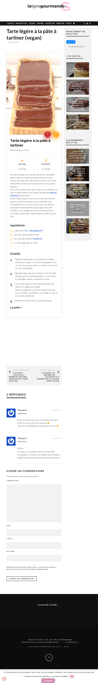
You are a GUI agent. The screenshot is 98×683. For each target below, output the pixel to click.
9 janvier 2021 (57, 410)
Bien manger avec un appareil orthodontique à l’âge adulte (78, 189)
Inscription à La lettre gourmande (50, 640)
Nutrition (50, 23)
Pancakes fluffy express (77, 70)
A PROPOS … (72, 642)
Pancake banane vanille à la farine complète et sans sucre (77, 224)
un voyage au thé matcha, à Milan (78, 207)
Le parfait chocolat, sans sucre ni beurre (77, 87)
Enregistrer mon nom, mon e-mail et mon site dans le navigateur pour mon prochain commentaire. (31, 568)
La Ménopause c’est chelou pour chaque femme (78, 172)
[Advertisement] (64, 16)
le (10, 23)
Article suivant (48, 370)
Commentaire (13, 480)
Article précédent (21, 370)
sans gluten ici (36, 231)
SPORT (69, 23)
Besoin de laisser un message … (41, 642)
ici (26, 231)
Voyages (40, 23)
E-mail (10, 538)
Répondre (22, 413)
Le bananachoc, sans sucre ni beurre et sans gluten (77, 122)
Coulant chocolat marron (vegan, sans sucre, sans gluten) (18, 377)
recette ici (37, 239)
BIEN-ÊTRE (60, 23)
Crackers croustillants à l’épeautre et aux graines (77, 154)
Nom (9, 525)
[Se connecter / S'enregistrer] (87, 23)
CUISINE (32, 23)
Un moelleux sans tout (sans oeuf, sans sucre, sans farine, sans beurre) (77, 104)
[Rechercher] (90, 23)
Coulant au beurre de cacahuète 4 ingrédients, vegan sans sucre (48, 377)
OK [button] (72, 676)
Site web (10, 551)
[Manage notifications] (4, 679)
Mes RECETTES (21, 23)
